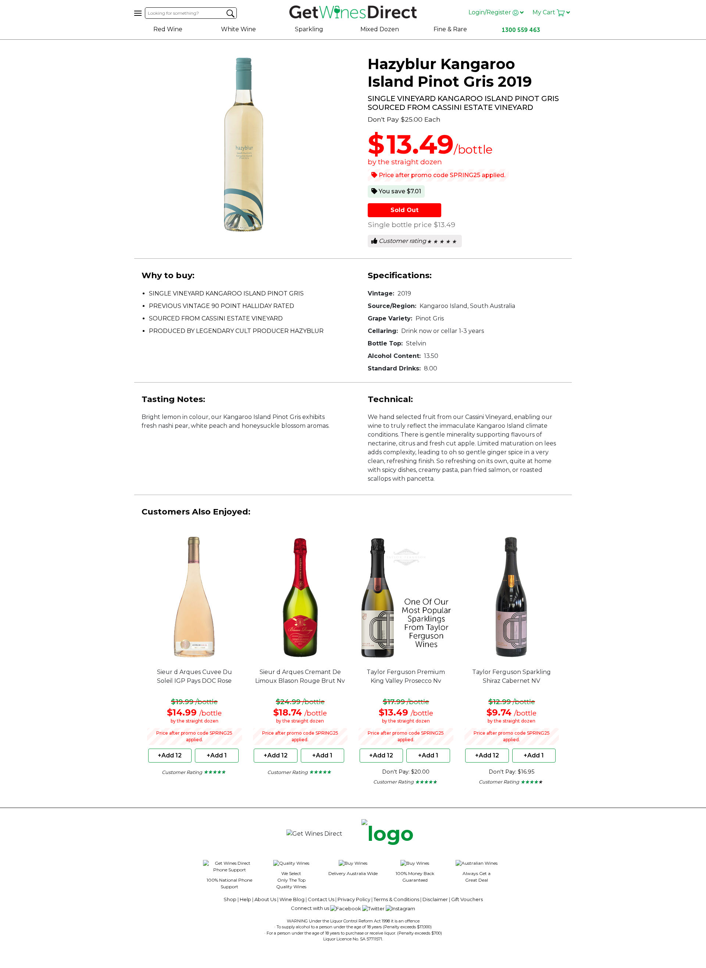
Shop (230, 899)
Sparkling (309, 29)
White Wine (238, 29)
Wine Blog (291, 899)
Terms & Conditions (396, 899)
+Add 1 (217, 755)
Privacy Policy (354, 899)
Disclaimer (435, 899)
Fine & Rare (450, 29)
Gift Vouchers (467, 899)
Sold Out (404, 210)
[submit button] (231, 14)
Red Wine (167, 29)
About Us (265, 899)
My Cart (544, 12)
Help (245, 899)
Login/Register (490, 12)
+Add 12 (170, 755)
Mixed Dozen (379, 29)
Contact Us (321, 899)
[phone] (388, 834)
